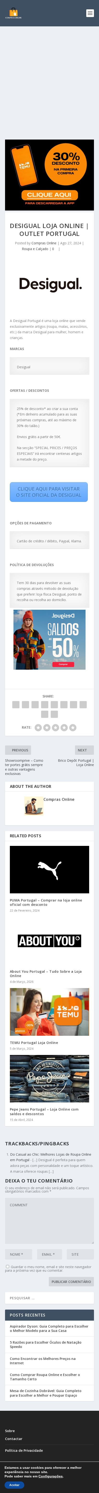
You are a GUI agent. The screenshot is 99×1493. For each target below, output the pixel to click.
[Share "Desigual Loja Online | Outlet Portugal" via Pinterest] (54, 704)
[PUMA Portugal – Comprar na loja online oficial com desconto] (49, 869)
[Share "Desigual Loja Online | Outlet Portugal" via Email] (45, 714)
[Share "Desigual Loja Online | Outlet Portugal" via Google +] (35, 704)
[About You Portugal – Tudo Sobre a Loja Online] (49, 940)
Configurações (50, 1476)
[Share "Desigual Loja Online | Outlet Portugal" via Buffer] (73, 704)
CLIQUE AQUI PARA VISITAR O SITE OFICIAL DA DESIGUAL (48, 492)
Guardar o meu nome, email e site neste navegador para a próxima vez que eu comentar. (48, 1269)
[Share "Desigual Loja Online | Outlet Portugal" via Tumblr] (45, 704)
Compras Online (43, 243)
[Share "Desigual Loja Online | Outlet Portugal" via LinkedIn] (64, 704)
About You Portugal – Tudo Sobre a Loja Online (46, 973)
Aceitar (14, 1485)
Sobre (10, 1431)
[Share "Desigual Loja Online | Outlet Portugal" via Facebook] (16, 704)
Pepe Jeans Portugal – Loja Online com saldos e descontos (44, 1111)
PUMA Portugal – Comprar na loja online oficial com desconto (46, 902)
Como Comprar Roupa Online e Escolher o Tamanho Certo (45, 1376)
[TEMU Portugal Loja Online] (49, 1012)
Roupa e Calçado (35, 248)
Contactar (13, 1438)
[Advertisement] (49, 78)
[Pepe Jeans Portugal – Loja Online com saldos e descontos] (49, 1078)
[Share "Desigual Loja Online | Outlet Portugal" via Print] (54, 714)
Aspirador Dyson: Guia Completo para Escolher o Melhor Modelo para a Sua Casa (49, 1328)
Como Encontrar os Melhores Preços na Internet (43, 1360)
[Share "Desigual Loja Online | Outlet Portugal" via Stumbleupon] (83, 704)
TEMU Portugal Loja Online (34, 1042)
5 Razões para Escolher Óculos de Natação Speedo (45, 1344)
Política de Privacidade (24, 1450)
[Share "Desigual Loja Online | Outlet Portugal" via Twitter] (25, 704)
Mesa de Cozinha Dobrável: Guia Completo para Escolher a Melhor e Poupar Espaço (45, 1392)
